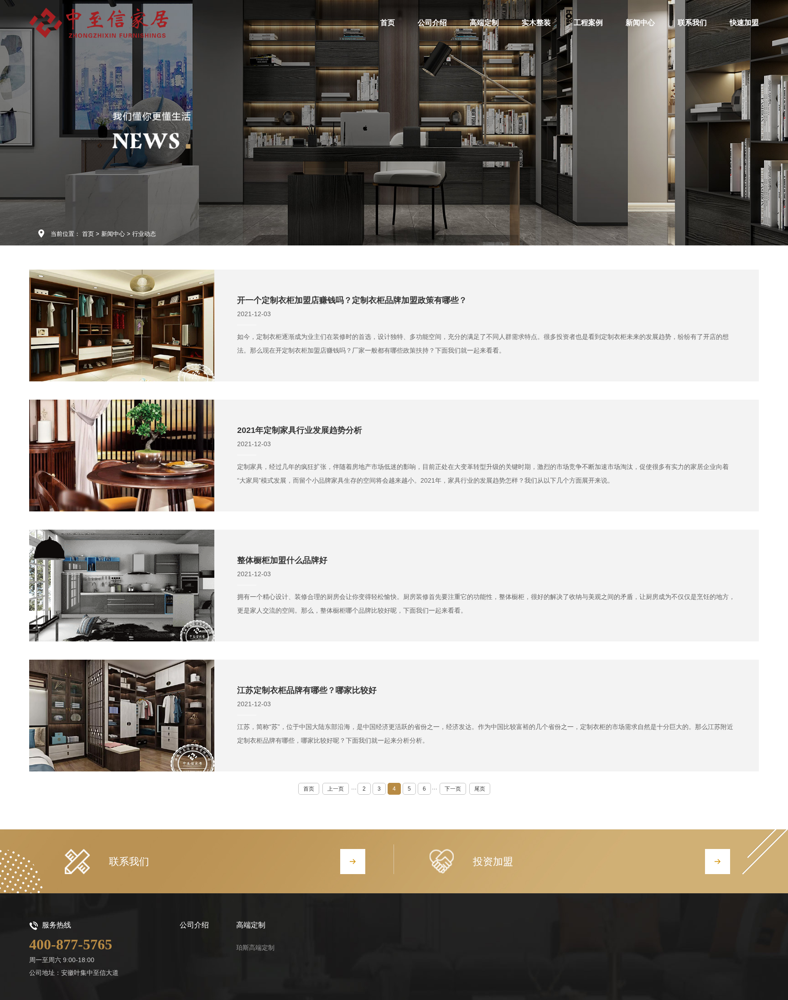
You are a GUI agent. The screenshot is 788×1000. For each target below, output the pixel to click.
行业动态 (144, 233)
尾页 (479, 789)
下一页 (453, 789)
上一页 (335, 789)
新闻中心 (113, 233)
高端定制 (250, 925)
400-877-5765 (70, 944)
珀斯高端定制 (255, 947)
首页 (88, 233)
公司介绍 (194, 925)
